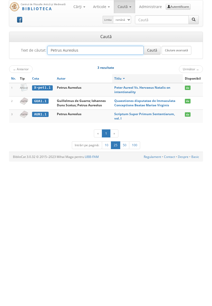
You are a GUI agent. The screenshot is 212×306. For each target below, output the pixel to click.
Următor (191, 69)
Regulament (152, 157)
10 (106, 145)
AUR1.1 (40, 114)
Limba (108, 20)
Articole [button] (100, 6)
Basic (195, 157)
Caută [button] (123, 6)
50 (124, 145)
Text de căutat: (33, 50)
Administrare (150, 6)
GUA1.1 (40, 101)
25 (115, 145)
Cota (35, 78)
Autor (61, 78)
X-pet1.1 (42, 87)
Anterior (21, 69)
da (187, 87)
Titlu (118, 78)
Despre (183, 157)
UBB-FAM (92, 157)
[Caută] (193, 19)
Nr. (13, 78)
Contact (169, 157)
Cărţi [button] (78, 6)
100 (134, 145)
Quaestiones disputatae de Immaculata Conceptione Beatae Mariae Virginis (144, 103)
